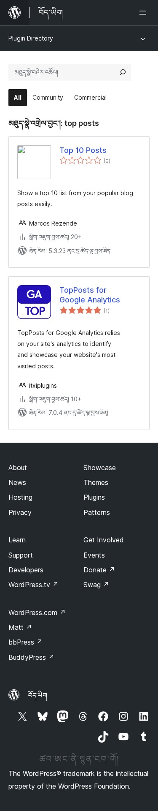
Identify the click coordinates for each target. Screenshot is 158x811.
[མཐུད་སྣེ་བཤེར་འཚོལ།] (122, 72)
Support (20, 555)
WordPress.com (37, 612)
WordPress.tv (33, 584)
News (17, 482)
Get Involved (103, 540)
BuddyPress (31, 657)
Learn (17, 540)
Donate (99, 570)
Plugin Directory (30, 38)
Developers (25, 570)
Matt (20, 627)
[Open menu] (144, 12)
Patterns (96, 512)
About (17, 467)
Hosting (20, 497)
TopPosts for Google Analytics (89, 295)
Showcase (99, 467)
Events (94, 555)
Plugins (94, 497)
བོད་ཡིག (37, 695)
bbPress (25, 642)
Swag (96, 584)
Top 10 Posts (83, 150)
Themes (95, 482)
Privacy (20, 512)
